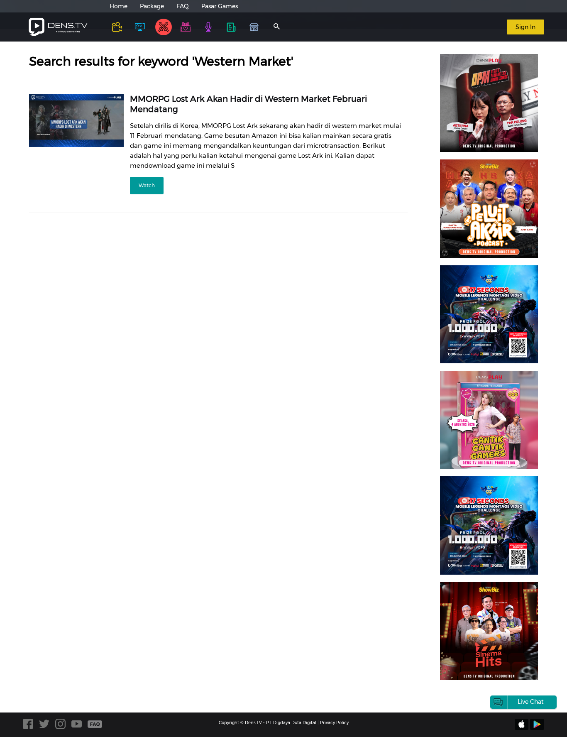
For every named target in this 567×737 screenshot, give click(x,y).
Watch (147, 185)
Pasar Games (219, 6)
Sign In (525, 27)
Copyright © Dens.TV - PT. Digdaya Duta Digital (267, 722)
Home (118, 6)
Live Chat (531, 701)
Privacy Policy (334, 722)
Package (152, 6)
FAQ (182, 6)
